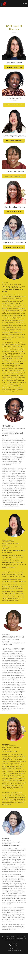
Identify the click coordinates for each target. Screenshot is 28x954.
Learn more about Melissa (14, 211)
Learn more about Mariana (14, 140)
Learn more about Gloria (14, 67)
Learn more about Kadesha (14, 105)
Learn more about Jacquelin (14, 247)
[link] (4, 3)
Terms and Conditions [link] (14, 950)
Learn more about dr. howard (14, 176)
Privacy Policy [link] (14, 948)
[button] (26, 3)
